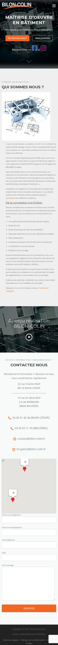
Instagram (10, 291)
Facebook (43, 288)
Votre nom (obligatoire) (11, 515)
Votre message (8, 565)
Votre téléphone (8, 540)
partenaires (10, 198)
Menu (54, 5)
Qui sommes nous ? (17, 38)
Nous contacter (42, 38)
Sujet (4, 552)
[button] (24, 469)
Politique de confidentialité (33, 640)
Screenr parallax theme (22, 634)
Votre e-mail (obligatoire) (12, 527)
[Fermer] (25, 462)
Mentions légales (11, 640)
